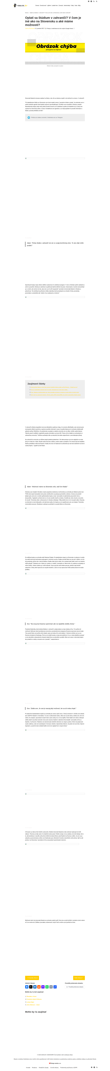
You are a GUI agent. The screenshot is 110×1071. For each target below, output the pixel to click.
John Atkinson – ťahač (33, 1004)
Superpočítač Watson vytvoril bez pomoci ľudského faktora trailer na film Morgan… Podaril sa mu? (54, 387)
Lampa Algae (30, 1002)
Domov (37, 5)
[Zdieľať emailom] (51, 987)
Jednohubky (67, 5)
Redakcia (34, 1067)
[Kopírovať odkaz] (55, 987)
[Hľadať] (97, 1)
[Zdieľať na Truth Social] (43, 987)
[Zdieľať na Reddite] (39, 987)
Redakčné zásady (43, 1067)
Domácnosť (43, 5)
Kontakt (28, 1067)
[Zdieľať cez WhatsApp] (47, 987)
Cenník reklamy (54, 1067)
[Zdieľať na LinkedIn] (35, 987)
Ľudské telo (55, 5)
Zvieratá (61, 5)
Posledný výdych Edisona (34, 999)
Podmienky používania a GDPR (68, 1067)
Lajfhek (49, 5)
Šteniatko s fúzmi (31, 996)
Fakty (72, 5)
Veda (76, 5)
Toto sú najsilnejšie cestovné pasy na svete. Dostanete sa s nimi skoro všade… (49, 389)
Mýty (79, 5)
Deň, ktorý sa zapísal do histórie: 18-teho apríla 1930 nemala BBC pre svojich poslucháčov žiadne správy (56, 394)
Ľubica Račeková (29, 28)
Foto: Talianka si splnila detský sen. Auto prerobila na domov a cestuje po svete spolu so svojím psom (55, 392)
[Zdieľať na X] (30, 987)
